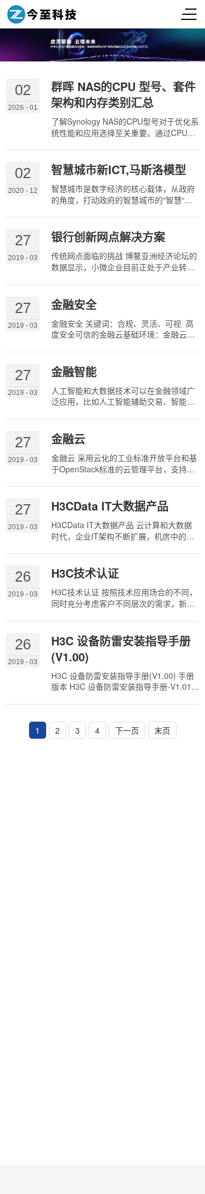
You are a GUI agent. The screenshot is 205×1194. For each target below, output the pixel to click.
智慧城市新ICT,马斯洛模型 (118, 169)
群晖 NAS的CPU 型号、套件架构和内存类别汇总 (123, 94)
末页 (162, 730)
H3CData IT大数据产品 (110, 505)
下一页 (127, 730)
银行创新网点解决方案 (108, 236)
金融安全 (74, 304)
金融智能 (74, 371)
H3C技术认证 (85, 573)
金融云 (68, 438)
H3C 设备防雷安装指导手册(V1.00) (121, 648)
